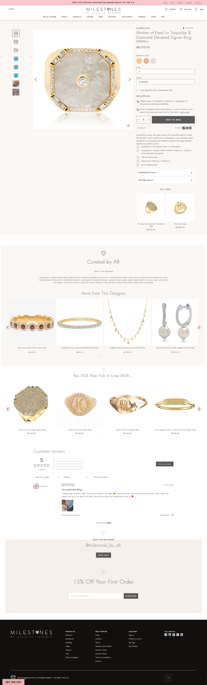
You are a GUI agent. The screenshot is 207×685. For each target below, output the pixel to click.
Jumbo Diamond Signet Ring (79, 430)
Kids (162, 17)
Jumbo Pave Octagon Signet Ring (31, 430)
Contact (189, 3)
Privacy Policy (100, 654)
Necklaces (70, 639)
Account (198, 3)
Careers (98, 661)
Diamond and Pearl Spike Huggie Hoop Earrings (175, 348)
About (180, 3)
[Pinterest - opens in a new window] (190, 128)
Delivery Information (103, 646)
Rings (68, 646)
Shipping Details (147, 172)
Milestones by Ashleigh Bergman (39, 678)
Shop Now (103, 555)
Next (16, 99)
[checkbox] (103, 477)
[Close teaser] (25, 678)
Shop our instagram (103, 540)
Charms (69, 650)
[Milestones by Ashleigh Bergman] (103, 10)
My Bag (132, 642)
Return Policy (146, 180)
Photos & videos (100, 477)
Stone (139, 78)
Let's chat (184, 112)
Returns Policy (101, 650)
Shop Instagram (72, 657)
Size (138, 67)
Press (172, 3)
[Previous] (8, 327)
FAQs (165, 3)
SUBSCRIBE (131, 596)
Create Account (135, 639)
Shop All (69, 635)
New (67, 654)
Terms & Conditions (103, 657)
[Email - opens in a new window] (187, 128)
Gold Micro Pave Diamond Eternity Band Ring (79, 348)
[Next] (199, 327)
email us (180, 101)
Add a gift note (143, 96)
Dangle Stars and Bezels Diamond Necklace (127, 348)
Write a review (164, 464)
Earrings (69, 642)
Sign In (131, 635)
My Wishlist (133, 646)
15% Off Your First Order (103, 582)
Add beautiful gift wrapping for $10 (156, 90)
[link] (142, 41)
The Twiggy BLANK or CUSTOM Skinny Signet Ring (175, 430)
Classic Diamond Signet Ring (127, 430)
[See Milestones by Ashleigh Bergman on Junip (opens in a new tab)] (108, 523)
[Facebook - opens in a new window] (183, 128)
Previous (16, 27)
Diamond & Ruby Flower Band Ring (32, 348)
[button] (68, 459)
